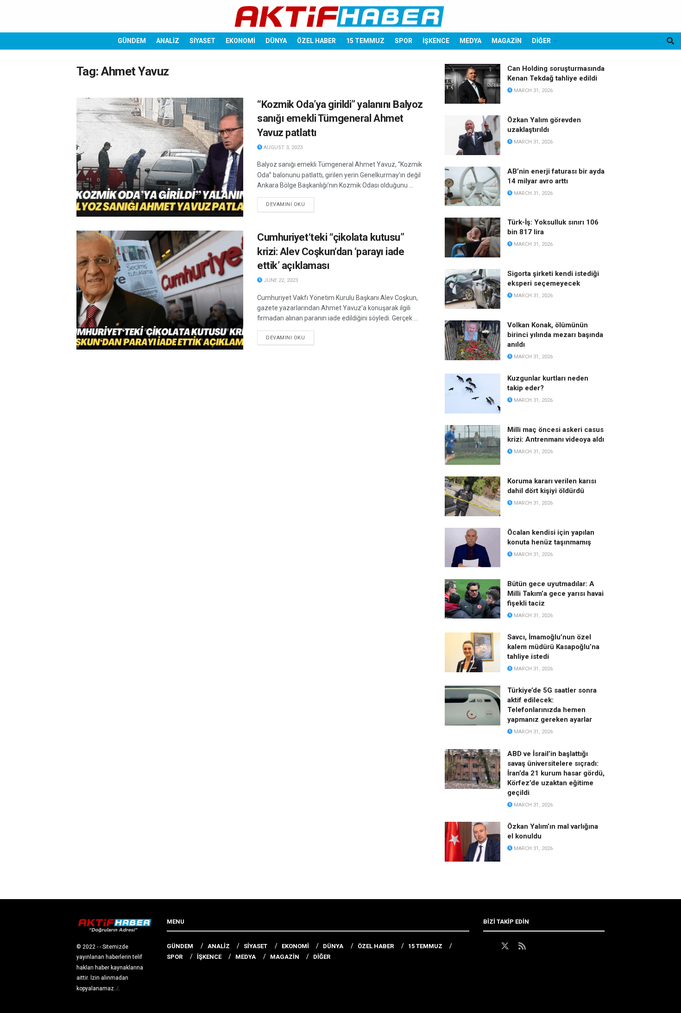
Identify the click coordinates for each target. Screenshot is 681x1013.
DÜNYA (276, 40)
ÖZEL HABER (316, 40)
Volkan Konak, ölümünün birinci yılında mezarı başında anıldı (555, 335)
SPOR (403, 40)
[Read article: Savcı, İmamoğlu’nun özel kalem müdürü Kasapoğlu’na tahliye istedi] (472, 652)
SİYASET (202, 40)
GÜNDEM (132, 40)
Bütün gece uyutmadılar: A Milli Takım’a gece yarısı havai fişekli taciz (555, 593)
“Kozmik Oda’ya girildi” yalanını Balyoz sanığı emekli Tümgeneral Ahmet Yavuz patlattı (340, 119)
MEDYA (470, 40)
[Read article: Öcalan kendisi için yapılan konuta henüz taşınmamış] (472, 548)
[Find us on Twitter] (505, 946)
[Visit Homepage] (340, 16)
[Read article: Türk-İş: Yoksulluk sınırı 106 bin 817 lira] (472, 237)
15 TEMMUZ (365, 40)
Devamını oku (290, 204)
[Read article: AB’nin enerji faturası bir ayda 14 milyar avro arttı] (472, 186)
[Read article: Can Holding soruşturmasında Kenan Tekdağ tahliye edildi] (472, 84)
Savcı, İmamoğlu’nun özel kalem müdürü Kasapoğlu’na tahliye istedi (553, 647)
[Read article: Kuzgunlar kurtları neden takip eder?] (472, 393)
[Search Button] (670, 41)
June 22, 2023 (280, 280)
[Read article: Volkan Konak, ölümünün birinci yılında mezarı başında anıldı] (472, 340)
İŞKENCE (435, 40)
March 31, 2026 (532, 91)
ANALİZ (167, 40)
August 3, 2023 (282, 147)
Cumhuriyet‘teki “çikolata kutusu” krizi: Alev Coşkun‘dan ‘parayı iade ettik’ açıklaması (330, 251)
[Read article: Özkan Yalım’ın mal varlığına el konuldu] (472, 842)
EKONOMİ (240, 40)
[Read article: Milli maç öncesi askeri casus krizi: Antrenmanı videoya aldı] (472, 445)
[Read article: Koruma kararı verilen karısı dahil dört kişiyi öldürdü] (472, 496)
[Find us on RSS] (522, 946)
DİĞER (541, 40)
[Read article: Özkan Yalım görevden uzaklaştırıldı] (472, 135)
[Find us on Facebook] (487, 946)
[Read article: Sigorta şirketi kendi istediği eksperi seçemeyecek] (472, 289)
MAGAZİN (507, 40)
